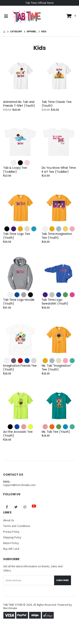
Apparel (31, 31)
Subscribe (62, 580)
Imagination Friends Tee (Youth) (20, 368)
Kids (43, 31)
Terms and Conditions (16, 526)
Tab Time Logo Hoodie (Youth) (19, 302)
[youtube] (34, 506)
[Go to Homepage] (27, 16)
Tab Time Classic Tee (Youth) (57, 104)
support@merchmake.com (19, 485)
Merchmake (10, 608)
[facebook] (7, 507)
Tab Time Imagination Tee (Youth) (57, 236)
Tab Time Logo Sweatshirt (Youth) (55, 302)
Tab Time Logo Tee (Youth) (16, 236)
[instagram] (25, 507)
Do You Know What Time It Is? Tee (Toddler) (59, 170)
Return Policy (11, 543)
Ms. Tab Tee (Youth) (56, 432)
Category (16, 31)
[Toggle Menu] (6, 16)
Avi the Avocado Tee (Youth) (17, 434)
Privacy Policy (11, 531)
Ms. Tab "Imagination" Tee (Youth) (57, 368)
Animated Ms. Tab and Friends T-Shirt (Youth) (19, 104)
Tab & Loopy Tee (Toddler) (15, 170)
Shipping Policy (12, 537)
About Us (8, 520)
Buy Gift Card (11, 548)
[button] (71, 17)
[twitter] (16, 507)
